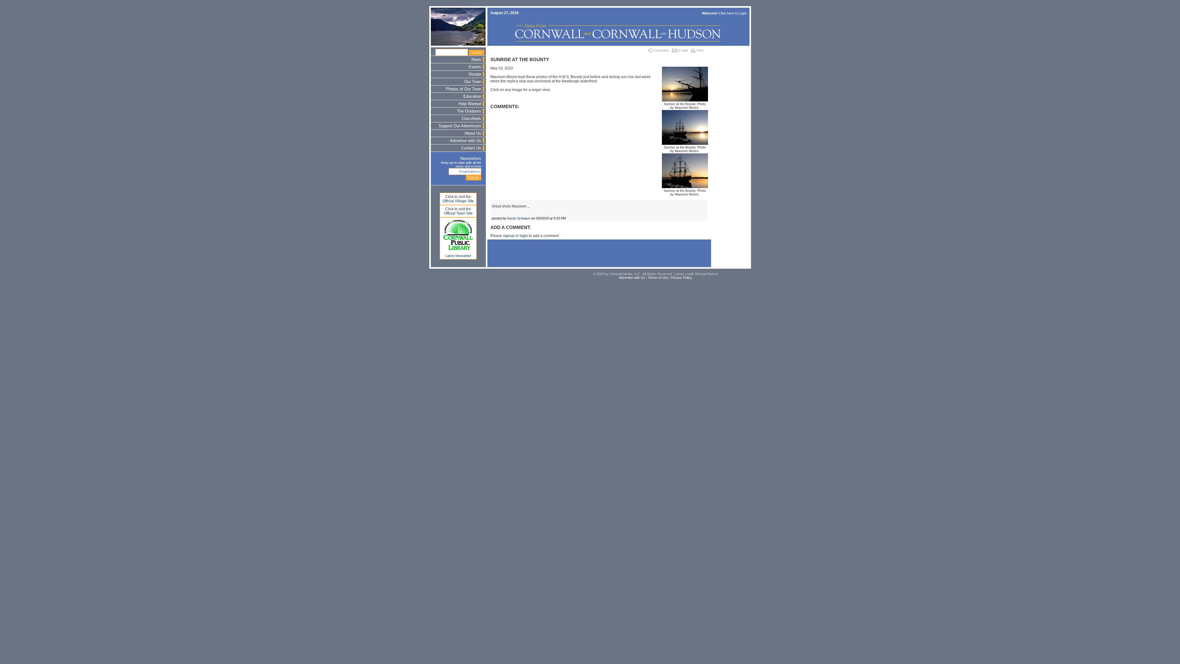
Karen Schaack (518, 218)
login (524, 236)
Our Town (472, 82)
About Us (473, 133)
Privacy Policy (681, 277)
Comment (661, 50)
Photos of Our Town (463, 89)
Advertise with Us (465, 141)
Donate (475, 74)
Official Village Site (458, 201)
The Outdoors (469, 111)
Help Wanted (469, 104)
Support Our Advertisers (460, 126)
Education (472, 96)
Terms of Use (658, 277)
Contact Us (471, 148)
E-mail (682, 50)
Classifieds (471, 119)
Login (742, 13)
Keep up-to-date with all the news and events (461, 164)
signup (508, 236)
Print (700, 50)
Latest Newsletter (458, 256)
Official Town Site (458, 213)
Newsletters (470, 158)
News (476, 59)
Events (475, 67)
